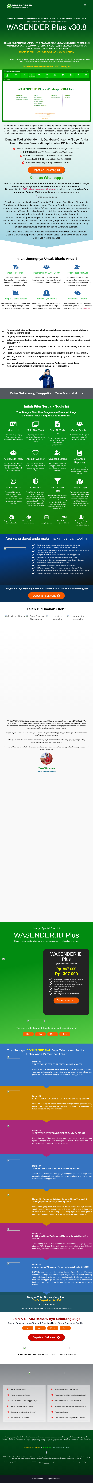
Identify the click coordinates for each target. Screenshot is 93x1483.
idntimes (86, 308)
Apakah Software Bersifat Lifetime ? (22, 1406)
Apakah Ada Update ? (62, 1412)
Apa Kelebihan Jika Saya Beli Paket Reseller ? (70, 1406)
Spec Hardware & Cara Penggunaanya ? (24, 1401)
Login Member (47, 1447)
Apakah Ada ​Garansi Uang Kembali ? (67, 1389)
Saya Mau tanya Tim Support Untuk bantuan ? (70, 1418)
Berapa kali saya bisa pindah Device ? (23, 1412)
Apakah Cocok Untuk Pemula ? (21, 1395)
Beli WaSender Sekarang (32, 1447)
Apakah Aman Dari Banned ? (20, 1418)
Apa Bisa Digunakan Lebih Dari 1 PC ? (68, 1401)
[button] (85, 6)
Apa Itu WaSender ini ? (18, 1389)
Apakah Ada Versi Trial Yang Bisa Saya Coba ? (70, 1395)
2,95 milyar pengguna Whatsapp (39, 189)
